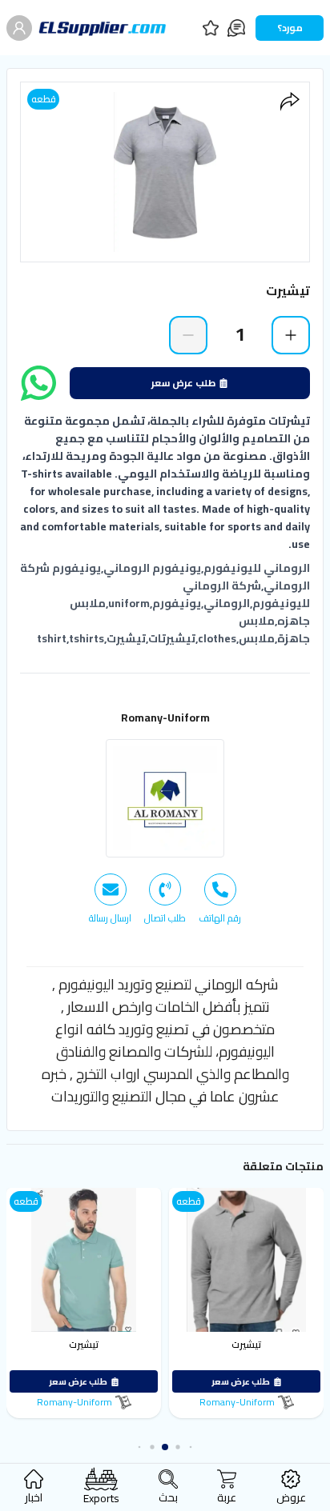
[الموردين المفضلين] (210, 28)
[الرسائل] (236, 28)
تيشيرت (246, 1344)
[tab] (220, 899)
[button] (191, 1447)
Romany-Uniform (165, 717)
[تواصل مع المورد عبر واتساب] (38, 383)
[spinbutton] (239, 334)
